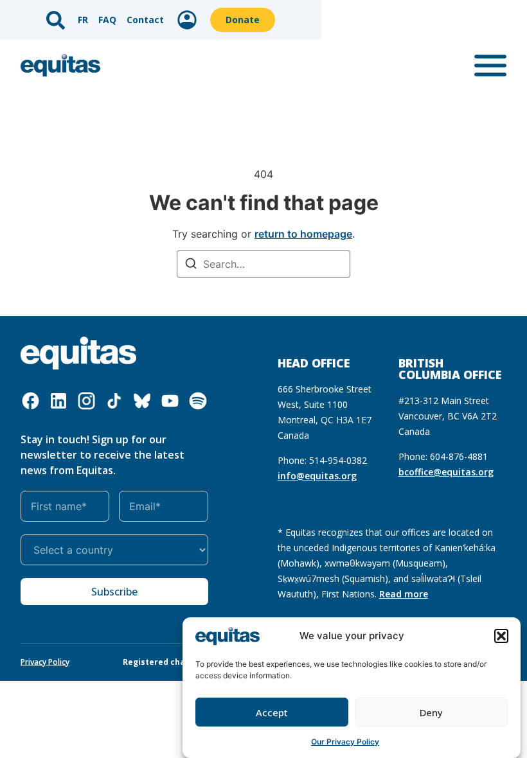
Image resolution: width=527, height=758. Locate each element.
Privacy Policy (45, 662)
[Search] (191, 265)
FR (83, 19)
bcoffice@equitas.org (446, 472)
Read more (403, 594)
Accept (272, 712)
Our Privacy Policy (345, 741)
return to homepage (303, 233)
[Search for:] (263, 264)
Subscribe (114, 592)
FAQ (107, 19)
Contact (145, 19)
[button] (501, 636)
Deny (431, 712)
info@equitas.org (317, 476)
